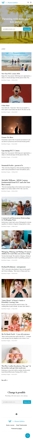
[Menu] (31, 2)
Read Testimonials (21, 425)
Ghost (20, 428)
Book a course (10, 425)
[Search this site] (28, 2)
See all (4, 380)
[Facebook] (16, 414)
